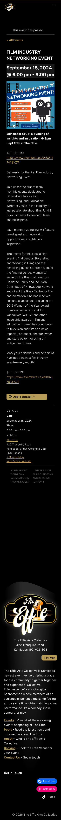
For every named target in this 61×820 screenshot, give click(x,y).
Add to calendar (22, 396)
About (8, 738)
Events (9, 720)
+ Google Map (15, 457)
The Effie (12, 440)
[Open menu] (54, 4)
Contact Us (12, 757)
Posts (8, 729)
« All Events (15, 40)
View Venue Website (19, 461)
